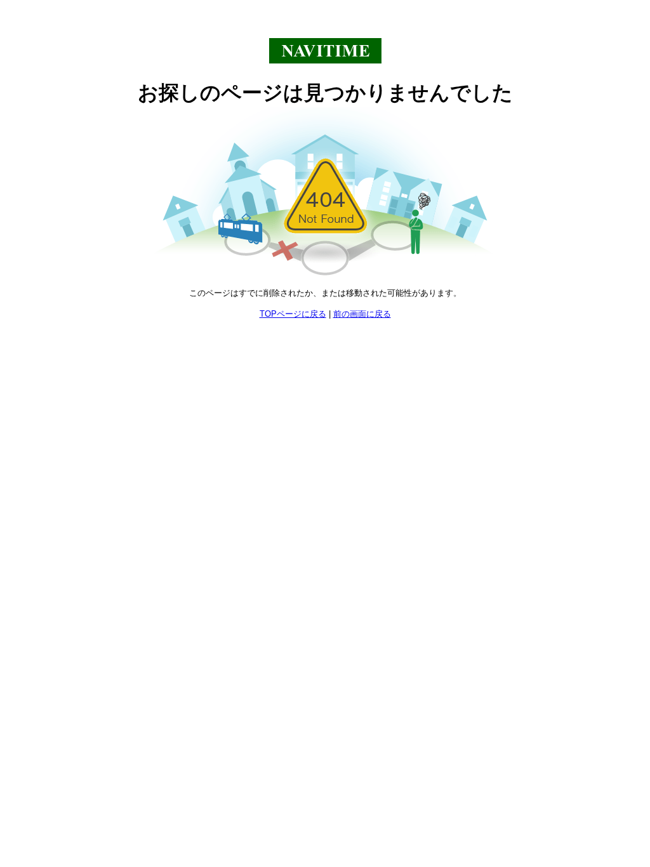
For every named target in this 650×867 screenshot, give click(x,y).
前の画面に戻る (362, 314)
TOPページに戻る (293, 314)
